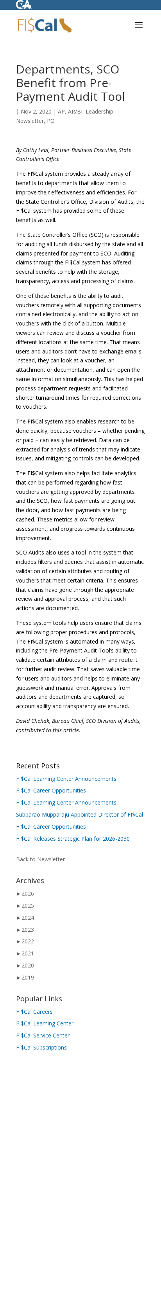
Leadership (99, 111)
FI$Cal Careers (34, 1011)
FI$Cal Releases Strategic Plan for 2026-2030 (73, 838)
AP (61, 111)
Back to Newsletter (40, 859)
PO (51, 120)
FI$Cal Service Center (43, 1035)
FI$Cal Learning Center (44, 1023)
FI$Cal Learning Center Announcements (66, 778)
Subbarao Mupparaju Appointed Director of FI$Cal (79, 814)
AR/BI (75, 111)
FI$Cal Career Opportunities (51, 790)
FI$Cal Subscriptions (41, 1047)
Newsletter (30, 120)
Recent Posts (38, 765)
